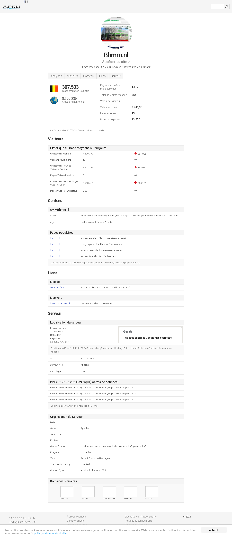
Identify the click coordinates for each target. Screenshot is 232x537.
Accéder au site (114, 62)
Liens (102, 76)
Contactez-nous (75, 520)
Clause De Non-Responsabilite (140, 516)
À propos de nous (76, 516)
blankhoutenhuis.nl (60, 303)
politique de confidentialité (50, 533)
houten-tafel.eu (57, 287)
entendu (214, 530)
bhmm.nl (55, 238)
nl (24, 1)
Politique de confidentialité (138, 520)
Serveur (115, 76)
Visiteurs (72, 76)
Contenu (88, 76)
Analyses (56, 76)
